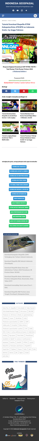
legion (21, 352)
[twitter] (15, 91)
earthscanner (27, 339)
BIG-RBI (31, 311)
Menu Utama (22, 325)
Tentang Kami (31, 398)
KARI (31, 328)
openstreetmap (28, 315)
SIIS (4, 332)
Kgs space (12, 335)
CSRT (26, 321)
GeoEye (5, 335)
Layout (31, 342)
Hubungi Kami (21, 398)
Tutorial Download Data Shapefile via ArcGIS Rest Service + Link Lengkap (9, 115)
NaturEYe (5, 345)
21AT (25, 328)
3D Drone (13, 315)
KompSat (14, 325)
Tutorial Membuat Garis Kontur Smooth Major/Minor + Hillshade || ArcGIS (28, 115)
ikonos (11, 352)
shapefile (13, 308)
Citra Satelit (21, 308)
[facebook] (13, 10)
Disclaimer (12, 398)
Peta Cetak (20, 335)
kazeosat (5, 342)
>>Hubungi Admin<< (20, 71)
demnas (5, 352)
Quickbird (5, 339)
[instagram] (22, 10)
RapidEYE (27, 345)
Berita (19, 315)
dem (34, 349)
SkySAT (12, 339)
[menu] (3, 16)
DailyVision (32, 332)
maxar (11, 318)
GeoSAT (19, 342)
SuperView (6, 349)
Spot (8, 332)
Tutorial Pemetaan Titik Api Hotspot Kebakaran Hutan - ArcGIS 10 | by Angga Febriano (28, 139)
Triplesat (13, 349)
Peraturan (6, 315)
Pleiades (5, 318)
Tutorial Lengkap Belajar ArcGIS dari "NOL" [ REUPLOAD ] (9, 138)
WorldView (19, 318)
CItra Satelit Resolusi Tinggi (10, 311)
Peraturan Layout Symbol (10, 321)
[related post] (10, 105)
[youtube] (17, 10)
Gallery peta (6, 325)
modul (27, 352)
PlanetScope (29, 335)
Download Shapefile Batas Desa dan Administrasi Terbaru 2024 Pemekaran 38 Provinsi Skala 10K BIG (18, 270)
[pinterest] (24, 91)
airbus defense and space (19, 332)
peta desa (5, 356)
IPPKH (25, 342)
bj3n (30, 349)
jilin (16, 352)
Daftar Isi (5, 398)
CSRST (21, 321)
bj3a (25, 349)
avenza (19, 339)
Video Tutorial (30, 308)
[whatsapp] (32, 91)
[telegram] (26, 10)
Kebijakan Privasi (19, 400)
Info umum (23, 311)
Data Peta (6, 308)
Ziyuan (20, 349)
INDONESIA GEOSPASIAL (19, 3)
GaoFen (12, 342)
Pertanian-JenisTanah (16, 345)
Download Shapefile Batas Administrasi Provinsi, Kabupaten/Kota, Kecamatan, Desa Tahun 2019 (19, 279)
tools (25, 318)
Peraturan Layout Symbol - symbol (12, 328)
